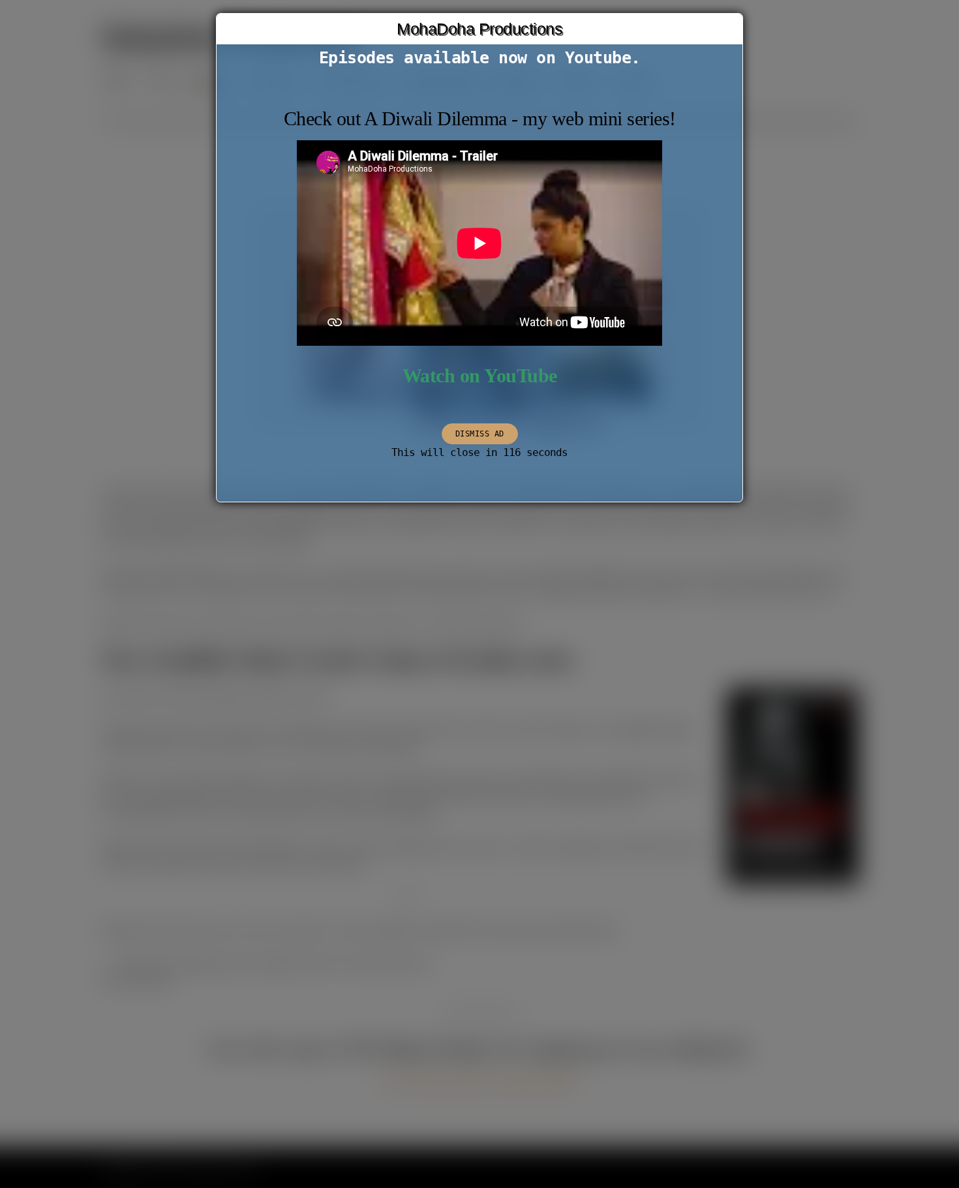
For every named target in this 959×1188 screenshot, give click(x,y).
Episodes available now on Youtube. (480, 57)
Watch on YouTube (480, 376)
